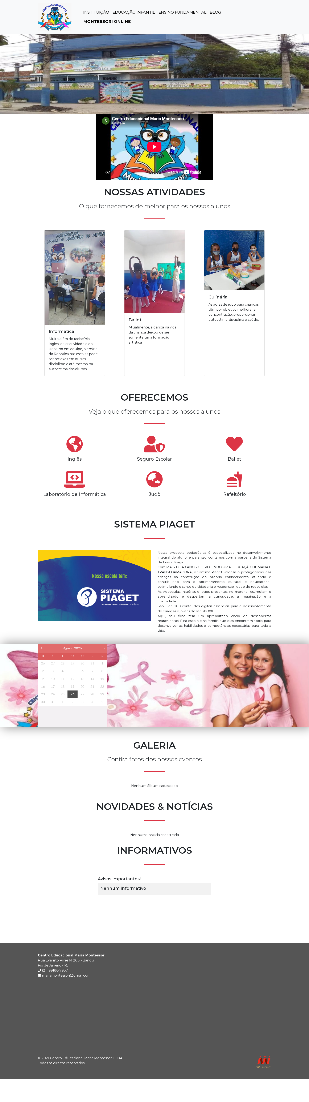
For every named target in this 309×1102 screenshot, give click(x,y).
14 (92, 679)
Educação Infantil (133, 12)
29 (72, 663)
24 (53, 694)
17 (53, 686)
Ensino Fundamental (182, 12)
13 (82, 679)
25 (63, 694)
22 (102, 686)
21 (92, 686)
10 (53, 679)
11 (63, 679)
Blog (215, 12)
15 (102, 679)
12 (72, 679)
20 (82, 686)
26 (43, 663)
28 (63, 663)
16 (43, 686)
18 (63, 686)
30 (82, 663)
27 (53, 663)
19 (72, 686)
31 (92, 663)
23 (43, 694)
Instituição (96, 12)
